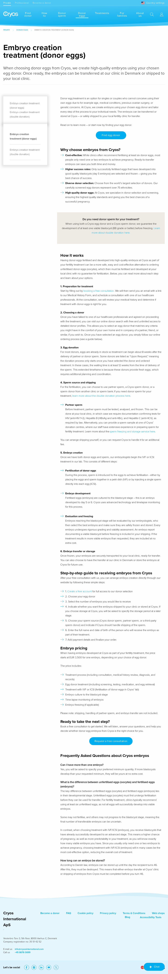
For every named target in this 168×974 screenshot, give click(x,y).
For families (122, 14)
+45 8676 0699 (22, 952)
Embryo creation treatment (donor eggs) (23, 136)
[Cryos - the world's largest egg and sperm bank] (10, 14)
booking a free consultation (99, 291)
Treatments (102, 13)
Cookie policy (85, 913)
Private (7, 2)
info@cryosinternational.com (29, 949)
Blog (127, 917)
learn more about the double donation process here (101, 396)
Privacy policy (108, 913)
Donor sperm (62, 14)
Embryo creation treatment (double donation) (25, 152)
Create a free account (79, 591)
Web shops (158, 913)
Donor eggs (82, 14)
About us (140, 14)
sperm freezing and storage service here (132, 431)
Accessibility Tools (150, 917)
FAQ (68, 913)
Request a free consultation (110, 741)
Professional (22, 2)
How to (44, 14)
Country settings (155, 3)
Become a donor (42, 2)
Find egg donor (111, 135)
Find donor (28, 14)
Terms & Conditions (134, 913)
